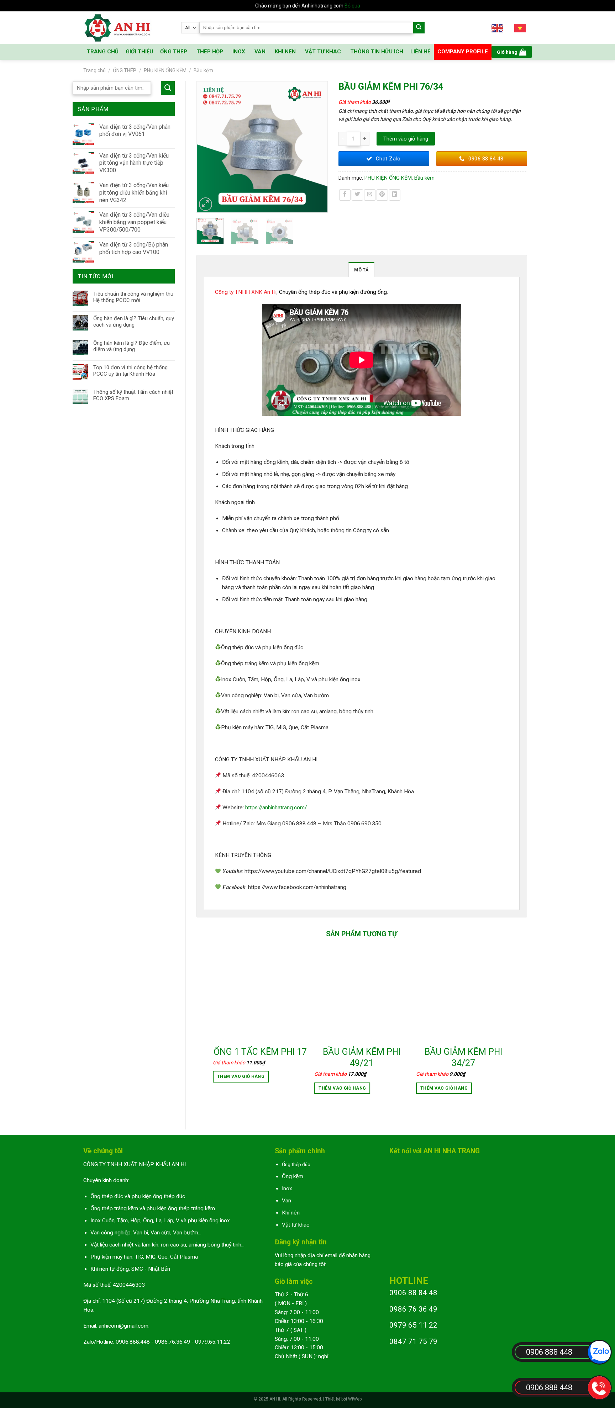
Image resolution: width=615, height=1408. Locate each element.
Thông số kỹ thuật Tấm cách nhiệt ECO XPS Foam (133, 395)
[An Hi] (126, 27)
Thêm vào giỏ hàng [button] (240, 1076)
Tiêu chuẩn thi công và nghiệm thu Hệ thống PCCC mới (133, 297)
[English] (497, 27)
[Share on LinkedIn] (394, 195)
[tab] (361, 269)
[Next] (318, 147)
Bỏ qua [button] (352, 6)
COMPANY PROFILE (462, 51)
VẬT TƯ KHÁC (323, 51)
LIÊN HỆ (420, 51)
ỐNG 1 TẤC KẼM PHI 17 (260, 1052)
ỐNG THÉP (173, 51)
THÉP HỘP (209, 51)
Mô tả (361, 269)
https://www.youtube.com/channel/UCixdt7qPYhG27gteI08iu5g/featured (333, 871)
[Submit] (419, 28)
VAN (260, 51)
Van (286, 1200)
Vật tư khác (295, 1225)
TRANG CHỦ (103, 51)
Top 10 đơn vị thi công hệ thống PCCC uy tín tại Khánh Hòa (130, 370)
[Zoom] (205, 204)
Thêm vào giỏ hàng (405, 139)
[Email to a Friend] (369, 195)
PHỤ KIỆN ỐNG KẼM (165, 70)
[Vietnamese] (520, 27)
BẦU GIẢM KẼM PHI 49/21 (361, 1058)
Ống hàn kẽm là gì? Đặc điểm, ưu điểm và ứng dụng (131, 346)
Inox (287, 1188)
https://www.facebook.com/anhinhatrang (297, 887)
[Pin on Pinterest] (382, 195)
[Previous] (205, 147)
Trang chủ (94, 70)
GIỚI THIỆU (139, 51)
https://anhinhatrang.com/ (276, 807)
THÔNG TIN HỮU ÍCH (376, 51)
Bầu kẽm (203, 70)
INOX (238, 51)
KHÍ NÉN (285, 51)
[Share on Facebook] (345, 195)
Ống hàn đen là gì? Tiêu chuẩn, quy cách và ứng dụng (133, 321)
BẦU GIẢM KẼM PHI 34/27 (463, 1058)
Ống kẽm (292, 1176)
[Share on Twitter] (357, 195)
